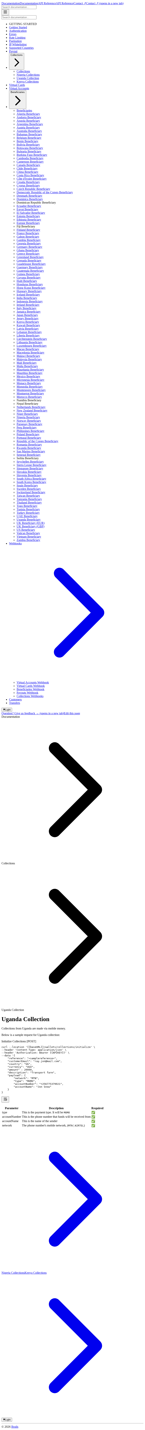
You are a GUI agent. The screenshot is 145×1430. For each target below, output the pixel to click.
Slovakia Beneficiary (29, 471)
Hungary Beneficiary (29, 291)
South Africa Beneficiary (31, 478)
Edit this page (72, 713)
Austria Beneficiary (28, 127)
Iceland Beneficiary (28, 294)
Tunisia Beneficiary (28, 509)
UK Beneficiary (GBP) (30, 526)
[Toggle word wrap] (5, 1099)
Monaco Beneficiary (29, 383)
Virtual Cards (17, 85)
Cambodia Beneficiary (30, 158)
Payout (13, 51)
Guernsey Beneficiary (30, 267)
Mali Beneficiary (27, 362)
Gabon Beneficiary (28, 236)
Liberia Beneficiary (28, 335)
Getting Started (18, 27)
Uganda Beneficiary (29, 519)
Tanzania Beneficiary (29, 499)
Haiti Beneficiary (27, 281)
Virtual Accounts (19, 88)
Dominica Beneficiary (30, 199)
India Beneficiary (27, 298)
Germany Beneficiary (29, 246)
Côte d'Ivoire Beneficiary (32, 178)
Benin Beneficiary (27, 141)
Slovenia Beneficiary (29, 475)
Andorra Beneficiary (29, 117)
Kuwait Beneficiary (28, 325)
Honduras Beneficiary (30, 284)
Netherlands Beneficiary (31, 407)
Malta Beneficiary (27, 366)
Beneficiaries (18, 92)
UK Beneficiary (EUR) (31, 523)
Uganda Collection (28, 78)
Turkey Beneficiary (28, 512)
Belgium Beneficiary (29, 137)
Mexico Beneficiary (28, 376)
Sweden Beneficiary (29, 488)
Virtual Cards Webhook (31, 685)
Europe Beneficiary (28, 223)
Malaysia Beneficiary (29, 359)
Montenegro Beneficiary (31, 390)
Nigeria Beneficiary (28, 417)
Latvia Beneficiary (28, 328)
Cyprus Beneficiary (28, 185)
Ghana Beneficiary (28, 250)
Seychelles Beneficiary (30, 461)
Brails (14, 1426)
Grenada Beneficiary (29, 260)
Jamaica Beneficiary (29, 311)
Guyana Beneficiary (29, 277)
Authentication (18, 30)
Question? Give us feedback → (33, 713)
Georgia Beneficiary (29, 243)
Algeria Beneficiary (28, 114)
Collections (17, 55)
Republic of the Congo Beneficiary (37, 441)
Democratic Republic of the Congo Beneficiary (45, 192)
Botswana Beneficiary (30, 148)
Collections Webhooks (30, 696)
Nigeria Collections (28, 74)
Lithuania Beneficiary (29, 342)
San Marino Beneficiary (31, 451)
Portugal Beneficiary (29, 437)
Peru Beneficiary (27, 427)
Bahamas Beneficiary (29, 134)
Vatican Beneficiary (28, 533)
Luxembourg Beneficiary (32, 345)
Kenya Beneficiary (28, 321)
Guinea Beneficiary (28, 274)
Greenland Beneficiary (30, 257)
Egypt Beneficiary (27, 209)
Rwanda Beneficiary (29, 448)
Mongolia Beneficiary (30, 386)
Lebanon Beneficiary (29, 332)
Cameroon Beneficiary (30, 161)
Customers (15, 699)
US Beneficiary (26, 529)
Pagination (15, 41)
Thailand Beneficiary (29, 502)
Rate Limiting (17, 37)
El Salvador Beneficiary (31, 212)
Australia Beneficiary (29, 131)
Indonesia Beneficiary (30, 301)
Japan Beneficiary (27, 315)
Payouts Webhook (27, 692)
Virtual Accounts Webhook (33, 682)
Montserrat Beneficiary (30, 393)
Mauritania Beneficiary (30, 369)
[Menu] (5, 12)
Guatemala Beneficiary (30, 270)
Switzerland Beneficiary (31, 492)
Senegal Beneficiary (29, 454)
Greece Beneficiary (28, 253)
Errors (12, 34)
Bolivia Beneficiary (28, 144)
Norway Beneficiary (29, 420)
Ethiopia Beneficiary (29, 219)
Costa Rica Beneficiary (30, 175)
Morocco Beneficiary (29, 396)
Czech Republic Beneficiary (33, 189)
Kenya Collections (28, 81)
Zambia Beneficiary (28, 540)
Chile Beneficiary (27, 168)
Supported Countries (21, 47)
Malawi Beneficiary (28, 356)
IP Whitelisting (18, 44)
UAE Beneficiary (27, 516)
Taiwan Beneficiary (28, 495)
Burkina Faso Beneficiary (32, 154)
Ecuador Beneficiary (29, 206)
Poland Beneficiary (28, 434)
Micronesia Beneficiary (30, 379)
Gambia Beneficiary (29, 240)
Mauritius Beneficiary (29, 373)
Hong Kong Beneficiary (31, 287)
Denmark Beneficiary (29, 195)
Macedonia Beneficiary (30, 352)
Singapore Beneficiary (30, 468)
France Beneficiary (28, 233)
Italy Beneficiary (26, 308)
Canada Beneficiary (28, 165)
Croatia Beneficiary (28, 182)
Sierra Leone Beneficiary (31, 465)
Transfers (14, 702)
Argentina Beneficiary (30, 124)
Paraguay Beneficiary (29, 424)
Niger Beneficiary (27, 413)
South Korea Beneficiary (31, 482)
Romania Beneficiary (29, 444)
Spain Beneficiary (27, 485)
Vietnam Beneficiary (29, 536)
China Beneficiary (27, 171)
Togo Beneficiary (27, 506)
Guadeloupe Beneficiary (31, 264)
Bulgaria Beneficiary (29, 151)
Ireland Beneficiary (28, 304)
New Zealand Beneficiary (32, 410)
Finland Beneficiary (28, 229)
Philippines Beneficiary (30, 431)
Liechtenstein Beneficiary (32, 339)
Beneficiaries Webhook (30, 689)
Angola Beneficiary (28, 120)
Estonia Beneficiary (28, 216)
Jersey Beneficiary (28, 318)
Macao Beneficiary (28, 349)
